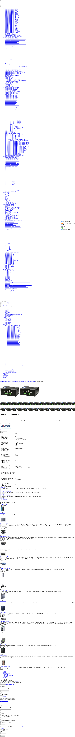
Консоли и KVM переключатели (11, 157)
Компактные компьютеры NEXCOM (12, 17)
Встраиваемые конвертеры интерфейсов (12, 70)
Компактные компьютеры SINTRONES (12, 31)
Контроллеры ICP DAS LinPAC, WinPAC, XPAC (14, 127)
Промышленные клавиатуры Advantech (12, 189)
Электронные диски (6, 192)
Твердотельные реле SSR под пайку (11, 260)
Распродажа (5, 374)
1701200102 (2, 487)
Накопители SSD (8, 214)
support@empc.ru (9, 304)
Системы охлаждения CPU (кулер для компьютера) (14, 57)
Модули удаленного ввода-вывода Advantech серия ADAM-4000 (17, 142)
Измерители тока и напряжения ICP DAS (12, 120)
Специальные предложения (8, 675)
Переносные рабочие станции (10, 90)
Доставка (6, 313)
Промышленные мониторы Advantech (12, 161)
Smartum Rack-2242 (4, 556)
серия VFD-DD (8, 272)
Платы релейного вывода (9, 224)
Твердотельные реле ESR (9, 253)
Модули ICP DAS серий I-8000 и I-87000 (12, 135)
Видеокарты (7, 206)
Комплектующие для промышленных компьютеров (14, 354)
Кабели (6, 60)
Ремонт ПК (5, 376)
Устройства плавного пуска (8, 228)
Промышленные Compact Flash (10, 203)
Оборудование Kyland (9, 86)
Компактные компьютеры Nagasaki (11, 28)
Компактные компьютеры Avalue (11, 21)
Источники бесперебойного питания (12, 208)
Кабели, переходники (9, 209)
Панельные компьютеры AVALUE (11, 118)
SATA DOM (7, 197)
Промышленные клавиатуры (8, 186)
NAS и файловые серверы (10, 46)
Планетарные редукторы (9, 245)
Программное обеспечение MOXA (11, 81)
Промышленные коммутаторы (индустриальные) (14, 62)
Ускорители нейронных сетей (10, 58)
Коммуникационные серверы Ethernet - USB (13, 73)
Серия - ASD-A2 (8, 246)
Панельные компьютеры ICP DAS (11, 93)
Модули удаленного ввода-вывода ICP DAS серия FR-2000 (16, 149)
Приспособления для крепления (11, 288)
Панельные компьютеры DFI (10, 101)
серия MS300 (7, 243)
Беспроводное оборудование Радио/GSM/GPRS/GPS (14, 155)
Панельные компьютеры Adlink (11, 96)
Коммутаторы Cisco (8, 74)
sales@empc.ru (8, 303)
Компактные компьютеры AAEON (11, 11)
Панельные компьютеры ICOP (10, 103)
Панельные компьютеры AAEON (11, 95)
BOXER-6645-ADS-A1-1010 (5, 568)
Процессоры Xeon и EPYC (10, 216)
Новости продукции (8, 318)
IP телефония (7, 85)
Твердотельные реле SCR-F (10, 257)
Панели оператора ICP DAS (10, 181)
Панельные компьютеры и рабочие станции (11, 87)
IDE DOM (7, 193)
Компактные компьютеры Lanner (11, 26)
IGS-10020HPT (3, 612)
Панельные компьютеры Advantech (11, 97)
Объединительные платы (9, 53)
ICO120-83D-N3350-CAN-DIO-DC (6, 578)
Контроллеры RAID (8, 210)
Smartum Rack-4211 (4, 547)
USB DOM (7, 201)
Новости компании (8, 320)
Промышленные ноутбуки (10, 114)
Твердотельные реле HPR (9, 255)
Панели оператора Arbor (9, 179)
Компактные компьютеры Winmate (11, 32)
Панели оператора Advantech (10, 178)
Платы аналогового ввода (10, 221)
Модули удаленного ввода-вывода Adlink (12, 141)
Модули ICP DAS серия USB (10, 138)
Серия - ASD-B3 (8, 248)
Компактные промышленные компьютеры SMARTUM (15, 40)
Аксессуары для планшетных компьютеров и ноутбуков (15, 236)
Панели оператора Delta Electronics (11, 180)
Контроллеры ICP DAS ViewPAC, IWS (12, 129)
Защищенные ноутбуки (9, 234)
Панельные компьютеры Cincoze (11, 100)
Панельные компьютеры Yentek (11, 89)
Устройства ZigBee (8, 84)
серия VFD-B (7, 271)
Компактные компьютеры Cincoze (11, 22)
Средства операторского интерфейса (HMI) (11, 176)
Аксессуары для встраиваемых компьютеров (13, 36)
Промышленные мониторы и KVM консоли (11, 156)
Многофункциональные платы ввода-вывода (13, 220)
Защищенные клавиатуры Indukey (11, 188)
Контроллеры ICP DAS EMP (10, 125)
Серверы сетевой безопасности (8, 295)
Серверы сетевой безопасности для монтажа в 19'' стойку (15, 298)
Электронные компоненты (10, 371)
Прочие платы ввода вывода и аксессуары (13, 227)
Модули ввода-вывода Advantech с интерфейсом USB (15, 139)
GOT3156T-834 (3, 601)
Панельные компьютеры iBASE (11, 102)
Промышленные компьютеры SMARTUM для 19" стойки (15, 39)
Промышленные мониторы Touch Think (12, 160)
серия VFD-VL (7, 278)
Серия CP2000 (7, 283)
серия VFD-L (7, 276)
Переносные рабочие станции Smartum (12, 43)
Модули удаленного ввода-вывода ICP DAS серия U (14, 152)
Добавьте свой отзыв (4, 499)
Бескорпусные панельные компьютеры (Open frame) (14, 117)
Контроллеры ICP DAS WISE (10, 130)
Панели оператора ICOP (9, 184)
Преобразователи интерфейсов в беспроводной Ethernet (15, 80)
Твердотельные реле (6, 251)
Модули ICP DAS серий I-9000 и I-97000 (12, 136)
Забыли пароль (3, 696)
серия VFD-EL (7, 274)
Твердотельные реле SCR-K (10, 258)
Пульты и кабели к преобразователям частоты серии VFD (15, 289)
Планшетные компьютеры (10, 235)
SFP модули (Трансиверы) (10, 63)
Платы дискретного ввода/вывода (11, 223)
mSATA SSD (7, 195)
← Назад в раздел (3, 504)
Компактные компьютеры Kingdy (11, 25)
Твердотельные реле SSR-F (10, 261)
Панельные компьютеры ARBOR (11, 98)
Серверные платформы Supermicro (11, 218)
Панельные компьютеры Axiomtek (11, 88)
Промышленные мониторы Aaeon (11, 165)
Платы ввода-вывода (6, 219)
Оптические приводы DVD (10, 54)
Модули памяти (8, 213)
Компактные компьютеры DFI (10, 16)
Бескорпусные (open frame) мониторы (12, 164)
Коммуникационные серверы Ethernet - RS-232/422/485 (15, 72)
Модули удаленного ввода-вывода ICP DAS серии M (15, 147)
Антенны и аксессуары (9, 67)
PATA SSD (7, 196)
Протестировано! (8, 319)
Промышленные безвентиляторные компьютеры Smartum (15, 44)
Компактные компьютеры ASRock (11, 20)
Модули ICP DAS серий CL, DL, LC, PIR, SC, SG (14, 134)
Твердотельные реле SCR (9, 256)
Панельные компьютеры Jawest (11, 106)
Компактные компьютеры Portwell (11, 30)
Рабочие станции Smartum (10, 45)
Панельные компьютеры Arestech (11, 99)
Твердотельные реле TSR (9, 263)
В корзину (2, 422)
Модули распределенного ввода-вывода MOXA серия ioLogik (16, 140)
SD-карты (7, 199)
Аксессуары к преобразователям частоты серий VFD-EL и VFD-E (17, 282)
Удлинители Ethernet (9, 83)
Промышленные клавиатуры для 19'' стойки (13, 190)
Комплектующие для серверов (8, 204)
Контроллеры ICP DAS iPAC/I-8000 (11, 126)
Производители (6, 373)
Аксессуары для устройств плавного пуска (13, 229)
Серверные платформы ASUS (10, 217)
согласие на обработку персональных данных (25, 726)
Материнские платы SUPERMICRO (11, 212)
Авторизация (2, 728)
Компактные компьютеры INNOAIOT (12, 15)
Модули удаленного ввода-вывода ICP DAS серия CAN (15, 148)
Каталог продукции (6, 324)
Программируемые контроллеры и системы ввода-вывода (13, 119)
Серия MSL (7, 250)
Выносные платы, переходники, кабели (12, 226)
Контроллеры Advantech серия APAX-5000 (13, 123)
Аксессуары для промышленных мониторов (13, 175)
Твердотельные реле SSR (9, 259)
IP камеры (7, 268)
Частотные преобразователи (8, 269)
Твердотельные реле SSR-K (10, 262)
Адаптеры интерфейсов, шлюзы (11, 65)
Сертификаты (7, 316)
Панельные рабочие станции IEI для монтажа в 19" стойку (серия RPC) (18, 113)
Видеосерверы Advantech (9, 266)
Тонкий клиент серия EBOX (10, 34)
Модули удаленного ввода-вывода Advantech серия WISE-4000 (16, 144)
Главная (1, 381)
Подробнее (46, 734)
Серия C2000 (7, 284)
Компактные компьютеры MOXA (11, 27)
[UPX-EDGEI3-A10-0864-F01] (29, 400)
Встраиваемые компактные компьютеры (10, 8)
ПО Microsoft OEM (8, 238)
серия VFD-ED (7, 273)
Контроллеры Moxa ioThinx (10, 132)
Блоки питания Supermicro (10, 205)
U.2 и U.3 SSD (7, 200)
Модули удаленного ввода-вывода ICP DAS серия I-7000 (15, 150)
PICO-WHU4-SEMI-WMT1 (5, 495)
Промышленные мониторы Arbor (11, 168)
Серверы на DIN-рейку (9, 297)
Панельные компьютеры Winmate (11, 112)
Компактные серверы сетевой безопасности (13, 296)
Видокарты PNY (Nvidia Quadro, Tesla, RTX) (13, 207)
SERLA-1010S (3, 644)
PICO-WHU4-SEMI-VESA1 (5, 491)
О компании (5, 308)
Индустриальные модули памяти (11, 51)
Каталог (4, 381)
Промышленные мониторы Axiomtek (12, 158)
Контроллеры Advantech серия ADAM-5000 (13, 122)
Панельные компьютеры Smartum (11, 42)
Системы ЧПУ (7, 279)
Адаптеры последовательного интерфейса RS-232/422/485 (16, 66)
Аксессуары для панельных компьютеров (12, 116)
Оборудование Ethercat (9, 77)
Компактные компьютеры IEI (10, 24)
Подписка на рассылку (9, 322)
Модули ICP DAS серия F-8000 (10, 137)
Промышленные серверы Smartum (11, 38)
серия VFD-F (7, 275)
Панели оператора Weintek (10, 183)
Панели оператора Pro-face (10, 182)
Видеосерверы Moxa (9, 267)
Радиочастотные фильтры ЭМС (11, 290)
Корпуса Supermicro (8, 211)
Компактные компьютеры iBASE (11, 23)
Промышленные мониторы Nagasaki (12, 163)
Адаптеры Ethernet (8, 64)
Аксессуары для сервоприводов (11, 244)
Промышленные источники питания (12, 55)
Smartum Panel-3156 (4, 523)
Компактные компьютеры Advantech (12, 13)
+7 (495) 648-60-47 (3, 301)
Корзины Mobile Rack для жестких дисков (13, 52)
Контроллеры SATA (8, 59)
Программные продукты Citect (10, 240)
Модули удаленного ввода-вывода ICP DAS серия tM (15, 151)
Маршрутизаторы (8, 76)
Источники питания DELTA (10, 270)
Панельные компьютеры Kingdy (11, 107)
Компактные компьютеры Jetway (11, 12)
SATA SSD (7, 198)
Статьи (6, 321)
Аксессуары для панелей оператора (11, 185)
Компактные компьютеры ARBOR (11, 19)
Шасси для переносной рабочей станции (12, 91)
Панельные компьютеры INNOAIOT (12, 105)
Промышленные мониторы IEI (10, 162)
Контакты (7, 310)
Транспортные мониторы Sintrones (11, 173)
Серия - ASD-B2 (8, 247)
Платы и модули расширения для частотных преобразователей (16, 287)
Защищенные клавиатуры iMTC (11, 191)
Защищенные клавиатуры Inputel (11, 187)
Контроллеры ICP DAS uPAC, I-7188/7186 (13, 128)
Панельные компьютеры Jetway (11, 92)
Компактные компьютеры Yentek (11, 10)
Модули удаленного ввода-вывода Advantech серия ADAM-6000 (17, 143)
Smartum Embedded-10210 (5, 536)
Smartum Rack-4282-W (4, 621)
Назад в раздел (3, 429)
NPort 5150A (2, 513)
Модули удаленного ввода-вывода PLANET (13, 153)
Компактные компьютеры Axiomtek (11, 9)
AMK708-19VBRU (4, 590)
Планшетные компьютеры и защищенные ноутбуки (12, 233)
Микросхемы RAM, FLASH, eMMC (11, 294)
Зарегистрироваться (4, 701)
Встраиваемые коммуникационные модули (13, 69)
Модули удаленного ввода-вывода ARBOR (13, 145)
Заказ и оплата (7, 312)
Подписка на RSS (8, 323)
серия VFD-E (7, 281)
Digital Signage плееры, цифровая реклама (12, 35)
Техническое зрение (8, 280)
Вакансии (7, 311)
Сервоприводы (5, 242)
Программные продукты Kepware (11, 241)
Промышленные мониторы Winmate (11, 172)
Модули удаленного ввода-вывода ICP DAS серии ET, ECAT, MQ (17, 146)
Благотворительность (9, 315)
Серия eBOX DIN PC (9, 33)
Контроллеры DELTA (9, 124)
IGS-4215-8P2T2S (3, 655)
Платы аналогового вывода (10, 222)
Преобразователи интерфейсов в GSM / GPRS (13, 79)
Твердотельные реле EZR (9, 254)
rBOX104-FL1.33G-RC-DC (5, 666)
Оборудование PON (8, 78)
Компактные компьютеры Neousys (11, 29)
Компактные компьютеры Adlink (11, 18)
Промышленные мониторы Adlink (11, 167)
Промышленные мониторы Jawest (11, 159)
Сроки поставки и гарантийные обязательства (13, 314)
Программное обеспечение (8, 237)
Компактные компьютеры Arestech (11, 14)
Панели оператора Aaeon (9, 177)
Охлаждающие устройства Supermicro (12, 215)
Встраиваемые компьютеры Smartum (12, 41)
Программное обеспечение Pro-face (11, 239)
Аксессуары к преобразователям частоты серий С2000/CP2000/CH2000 (18, 285)
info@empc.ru (9, 302)
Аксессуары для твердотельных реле (12, 252)
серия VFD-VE (7, 277)
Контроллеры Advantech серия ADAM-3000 (13, 121)
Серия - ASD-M (8, 249)
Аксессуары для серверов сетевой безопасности (14, 299)
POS (5, 115)
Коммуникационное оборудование (9, 61)
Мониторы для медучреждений (11, 166)
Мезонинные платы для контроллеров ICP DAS (14, 133)
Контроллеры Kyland (9, 131)
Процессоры (7, 56)
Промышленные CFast (9, 202)
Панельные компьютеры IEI (10, 104)
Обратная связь (5, 375)
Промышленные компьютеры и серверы (10, 37)
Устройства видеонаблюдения (8, 264)
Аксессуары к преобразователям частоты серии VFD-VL (15, 286)
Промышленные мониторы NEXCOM (12, 174)
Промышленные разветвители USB (11, 82)
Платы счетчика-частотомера (10, 225)
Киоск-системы (8, 94)
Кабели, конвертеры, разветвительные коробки (14, 71)
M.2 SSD (6, 194)
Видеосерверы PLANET (9, 265)
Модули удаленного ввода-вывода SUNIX (13, 154)
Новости (4, 317)
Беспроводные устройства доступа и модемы (13, 68)
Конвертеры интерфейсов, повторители (12, 75)
